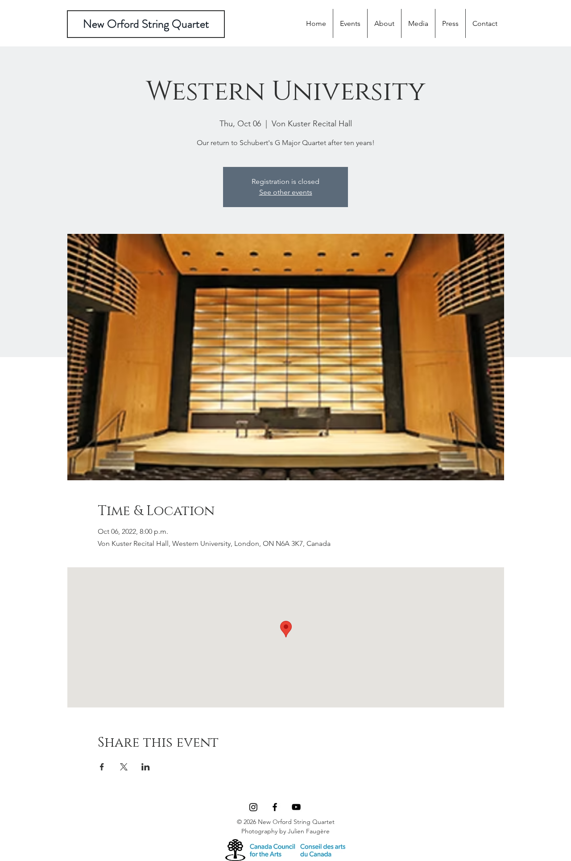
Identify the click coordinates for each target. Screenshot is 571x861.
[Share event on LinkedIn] (145, 766)
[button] (418, 23)
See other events (285, 192)
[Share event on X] (124, 766)
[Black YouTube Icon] (296, 807)
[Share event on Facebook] (102, 766)
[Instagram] (253, 807)
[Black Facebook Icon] (274, 807)
